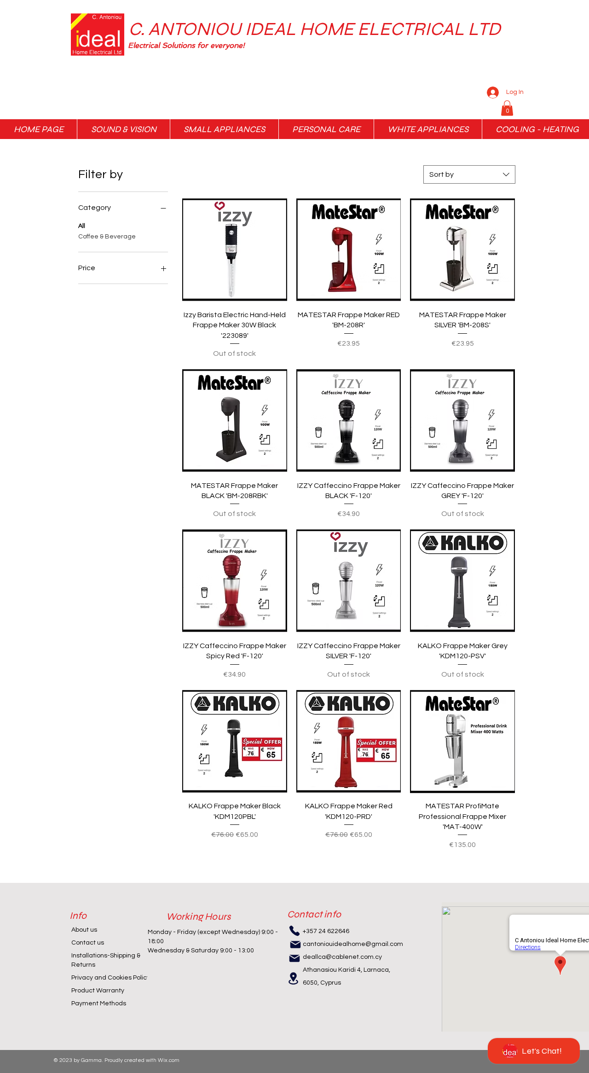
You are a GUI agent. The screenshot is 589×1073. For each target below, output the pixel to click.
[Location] (294, 978)
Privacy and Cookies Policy (110, 977)
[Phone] (294, 931)
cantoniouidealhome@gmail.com (353, 944)
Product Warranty (97, 990)
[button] (258, 45)
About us (84, 930)
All (81, 226)
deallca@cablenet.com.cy (342, 957)
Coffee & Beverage (107, 236)
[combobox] (469, 174)
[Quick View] (234, 249)
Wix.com (168, 1060)
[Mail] (295, 945)
